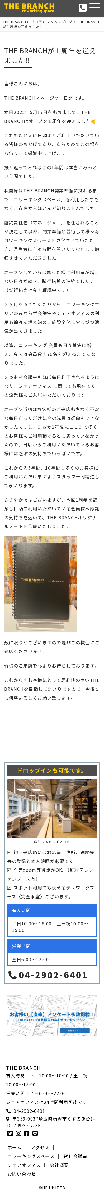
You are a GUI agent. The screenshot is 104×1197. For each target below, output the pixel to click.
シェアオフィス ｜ (27, 1165)
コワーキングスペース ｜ (34, 1156)
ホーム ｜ (17, 1147)
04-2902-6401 (53, 975)
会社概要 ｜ (62, 1165)
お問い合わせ (21, 1173)
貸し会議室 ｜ (78, 1156)
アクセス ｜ (43, 1147)
